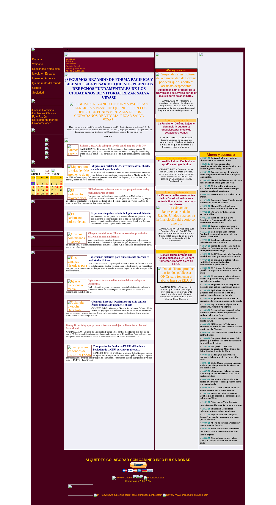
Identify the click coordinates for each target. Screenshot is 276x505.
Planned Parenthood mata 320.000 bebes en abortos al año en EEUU (219, 207)
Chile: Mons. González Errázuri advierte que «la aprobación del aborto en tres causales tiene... (220, 365)
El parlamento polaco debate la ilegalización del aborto (121, 213)
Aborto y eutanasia (75, 71)
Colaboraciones (41, 123)
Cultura (36, 87)
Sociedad (37, 92)
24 (37, 193)
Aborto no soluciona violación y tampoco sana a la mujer (220, 424)
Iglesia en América (43, 78)
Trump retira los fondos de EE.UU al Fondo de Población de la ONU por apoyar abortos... (119, 348)
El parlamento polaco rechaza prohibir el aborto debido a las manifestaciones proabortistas (219, 262)
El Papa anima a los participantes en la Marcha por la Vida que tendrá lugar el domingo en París (220, 166)
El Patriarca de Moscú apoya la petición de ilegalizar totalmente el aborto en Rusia (220, 270)
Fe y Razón (39, 116)
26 (47, 193)
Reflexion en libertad (45, 119)
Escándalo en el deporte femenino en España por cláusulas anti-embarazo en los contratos (218, 220)
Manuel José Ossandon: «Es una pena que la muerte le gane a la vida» (221, 181)
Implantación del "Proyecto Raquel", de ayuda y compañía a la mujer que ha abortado (219, 417)
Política (69, 61)
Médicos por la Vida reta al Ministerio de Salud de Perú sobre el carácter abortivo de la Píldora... (221, 326)
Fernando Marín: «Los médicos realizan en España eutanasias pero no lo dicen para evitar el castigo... (220, 248)
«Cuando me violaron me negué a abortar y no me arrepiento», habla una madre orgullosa (220, 373)
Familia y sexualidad (76, 68)
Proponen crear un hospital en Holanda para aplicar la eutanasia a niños (220, 285)
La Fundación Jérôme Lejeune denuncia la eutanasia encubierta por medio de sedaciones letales (176, 128)
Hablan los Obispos (44, 113)
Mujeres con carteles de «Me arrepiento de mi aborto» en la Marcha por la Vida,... (121, 167)
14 (56, 187)
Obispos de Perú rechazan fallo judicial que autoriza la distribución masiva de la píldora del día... (220, 340)
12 (47, 187)
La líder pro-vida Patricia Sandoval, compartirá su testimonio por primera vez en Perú (218, 234)
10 (37, 187)
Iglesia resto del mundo (46, 83)
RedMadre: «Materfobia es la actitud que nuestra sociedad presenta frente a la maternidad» (220, 381)
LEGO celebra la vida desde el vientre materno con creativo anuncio (220, 388)
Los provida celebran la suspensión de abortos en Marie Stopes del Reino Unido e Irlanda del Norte (220, 348)
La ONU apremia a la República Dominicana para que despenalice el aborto (220, 255)
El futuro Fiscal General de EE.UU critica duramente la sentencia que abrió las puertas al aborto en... (219, 188)
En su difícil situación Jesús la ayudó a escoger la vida (176, 163)
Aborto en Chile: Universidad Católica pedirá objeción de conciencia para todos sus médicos (220, 395)
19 (47, 190)
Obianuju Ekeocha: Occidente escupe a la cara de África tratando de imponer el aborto (118, 303)
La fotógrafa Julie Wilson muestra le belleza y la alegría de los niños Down (219, 357)
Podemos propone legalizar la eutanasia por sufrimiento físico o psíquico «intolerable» (220, 174)
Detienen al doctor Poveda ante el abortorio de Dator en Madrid (221, 201)
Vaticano (37, 64)
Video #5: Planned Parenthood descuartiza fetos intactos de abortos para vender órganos (220, 431)
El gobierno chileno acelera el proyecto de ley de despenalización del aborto (221, 299)
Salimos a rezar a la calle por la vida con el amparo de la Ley (113, 145)
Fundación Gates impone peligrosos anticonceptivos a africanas (217, 410)
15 (61, 187)
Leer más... (109, 136)
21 (56, 190)
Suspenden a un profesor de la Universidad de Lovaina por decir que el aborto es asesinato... (176, 92)
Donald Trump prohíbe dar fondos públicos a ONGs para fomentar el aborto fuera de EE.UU (176, 259)
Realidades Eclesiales (45, 68)
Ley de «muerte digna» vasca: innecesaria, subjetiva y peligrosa (219, 305)
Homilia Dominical (43, 110)
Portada (36, 59)
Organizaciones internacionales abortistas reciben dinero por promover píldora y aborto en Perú (220, 312)
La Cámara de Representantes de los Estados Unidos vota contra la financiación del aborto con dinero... (176, 200)
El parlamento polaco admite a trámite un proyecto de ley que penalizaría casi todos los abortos (220, 278)
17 (37, 190)
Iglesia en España (43, 73)
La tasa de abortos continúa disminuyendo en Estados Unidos (218, 159)
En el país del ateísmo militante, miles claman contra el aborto (220, 241)
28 (56, 193)
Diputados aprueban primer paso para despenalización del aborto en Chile (218, 440)
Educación (71, 63)
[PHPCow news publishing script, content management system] (128, 495)
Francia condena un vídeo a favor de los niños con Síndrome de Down (219, 227)
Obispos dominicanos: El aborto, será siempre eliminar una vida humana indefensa (118, 235)
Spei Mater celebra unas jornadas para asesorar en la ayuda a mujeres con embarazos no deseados (217, 292)
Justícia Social (73, 66)
